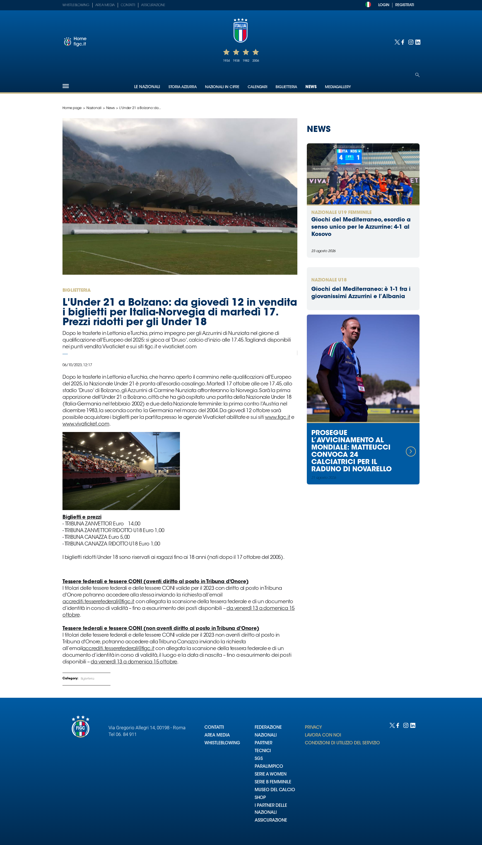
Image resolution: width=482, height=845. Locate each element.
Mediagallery (338, 87)
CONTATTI (214, 728)
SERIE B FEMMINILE (273, 782)
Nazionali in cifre (222, 87)
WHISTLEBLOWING (222, 743)
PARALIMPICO (269, 767)
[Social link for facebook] (403, 42)
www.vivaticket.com (85, 424)
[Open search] (417, 75)
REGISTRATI (404, 5)
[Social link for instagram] (410, 42)
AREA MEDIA (217, 735)
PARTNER (263, 743)
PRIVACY (313, 728)
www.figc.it (277, 417)
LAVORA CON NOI (323, 735)
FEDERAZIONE (268, 728)
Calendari (257, 87)
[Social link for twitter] (396, 42)
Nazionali (94, 108)
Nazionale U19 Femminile (341, 213)
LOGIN (383, 5)
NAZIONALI (266, 735)
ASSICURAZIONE (271, 821)
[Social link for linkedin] (417, 42)
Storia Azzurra (182, 87)
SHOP (260, 798)
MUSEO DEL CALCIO (275, 790)
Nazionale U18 (329, 280)
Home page (72, 108)
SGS (259, 759)
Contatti (128, 5)
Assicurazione (153, 5)
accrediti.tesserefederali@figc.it (98, 602)
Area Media (105, 5)
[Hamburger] (65, 86)
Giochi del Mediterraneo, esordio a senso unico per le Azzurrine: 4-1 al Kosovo (361, 227)
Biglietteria (286, 87)
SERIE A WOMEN (270, 774)
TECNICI (263, 751)
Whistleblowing (75, 5)
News (311, 87)
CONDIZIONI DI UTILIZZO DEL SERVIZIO (342, 743)
